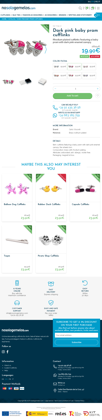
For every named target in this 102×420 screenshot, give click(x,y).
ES (89, 2)
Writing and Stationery (80, 15)
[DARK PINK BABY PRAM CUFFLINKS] (25, 48)
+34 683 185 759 (71, 376)
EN (92, 2)
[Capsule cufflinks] (85, 189)
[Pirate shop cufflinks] (51, 240)
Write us (61, 384)
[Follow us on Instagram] (3, 351)
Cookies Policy (79, 401)
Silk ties (16, 15)
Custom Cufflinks (10, 368)
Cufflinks (5, 15)
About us (7, 365)
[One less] (55, 88)
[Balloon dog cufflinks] (17, 189)
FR (96, 2)
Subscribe (76, 342)
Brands (62, 15)
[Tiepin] (17, 240)
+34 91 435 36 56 (71, 367)
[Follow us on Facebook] (7, 351)
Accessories (51, 15)
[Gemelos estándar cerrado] (42, 82)
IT (99, 2)
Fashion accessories (33, 15)
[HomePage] (18, 8)
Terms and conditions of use (63, 401)
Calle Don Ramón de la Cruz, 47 (71, 390)
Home (4, 19)
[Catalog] (98, 8)
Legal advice (49, 401)
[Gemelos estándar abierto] (25, 82)
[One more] (97, 88)
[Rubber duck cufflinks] (51, 189)
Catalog (11, 19)
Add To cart (72, 95)
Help (6, 370)
